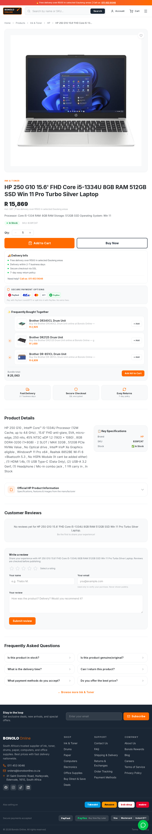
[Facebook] (6, 787)
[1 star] (11, 568)
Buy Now (112, 243)
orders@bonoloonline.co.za (23, 770)
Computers (70, 761)
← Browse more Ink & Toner (76, 692)
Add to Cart (42, 243)
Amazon (109, 804)
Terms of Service (135, 766)
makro (142, 804)
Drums (68, 749)
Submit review (22, 620)
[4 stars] (29, 568)
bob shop (126, 804)
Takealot (92, 804)
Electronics (70, 766)
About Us (130, 743)
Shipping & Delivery (106, 755)
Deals (67, 784)
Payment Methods (105, 777)
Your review (15, 592)
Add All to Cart (133, 373)
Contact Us (101, 743)
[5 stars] (35, 568)
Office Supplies (73, 772)
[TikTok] (21, 787)
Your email (83, 575)
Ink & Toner (36, 23)
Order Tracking (103, 771)
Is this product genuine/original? (102, 657)
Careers (129, 761)
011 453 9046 (108, 2)
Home (7, 23)
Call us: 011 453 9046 (31, 278)
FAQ (96, 749)
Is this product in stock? (23, 657)
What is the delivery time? (25, 669)
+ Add (137, 323)
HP (48, 23)
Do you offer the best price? (99, 680)
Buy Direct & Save (75, 778)
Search (97, 11)
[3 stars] (23, 568)
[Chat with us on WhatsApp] (143, 825)
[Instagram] (13, 787)
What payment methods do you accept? (34, 680)
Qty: (7, 232)
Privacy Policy (133, 772)
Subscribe (138, 716)
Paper (67, 755)
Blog (127, 755)
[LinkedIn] (28, 787)
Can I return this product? (98, 669)
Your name (15, 575)
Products (20, 23)
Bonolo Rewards (134, 749)
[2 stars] (17, 568)
